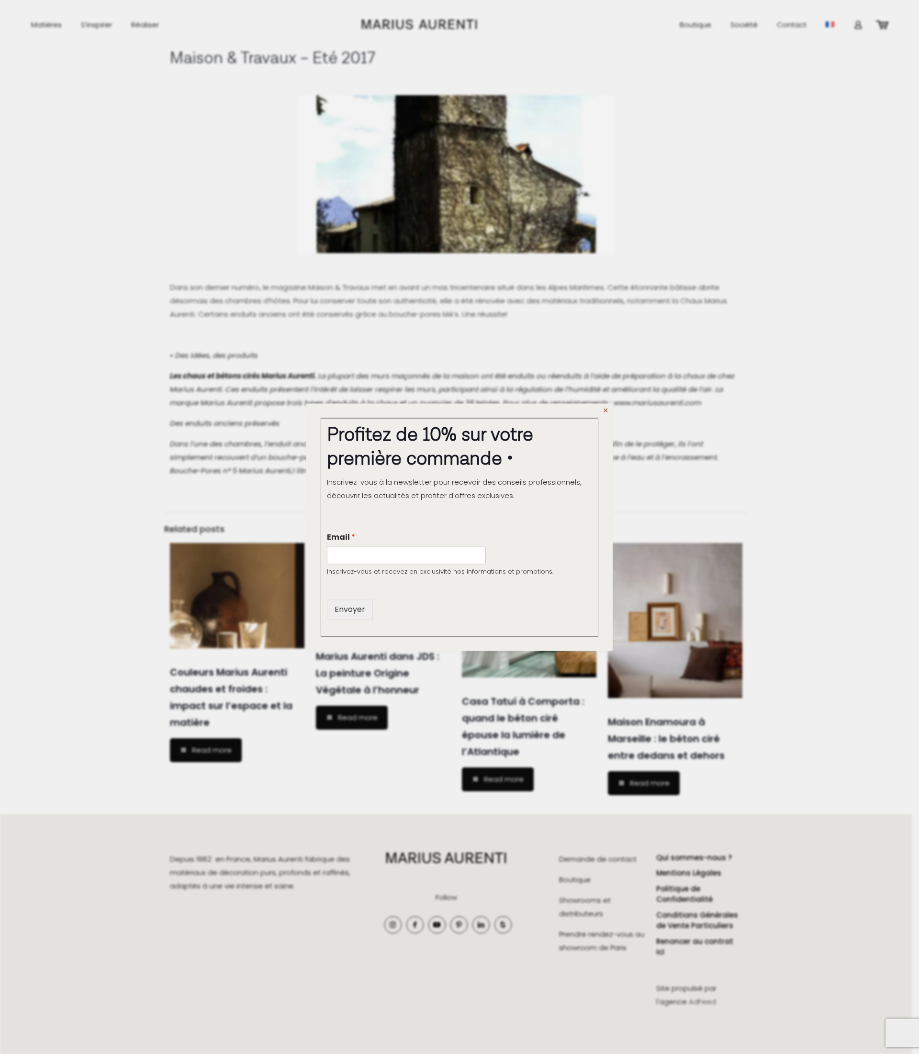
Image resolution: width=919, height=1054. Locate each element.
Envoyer (350, 609)
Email (341, 537)
